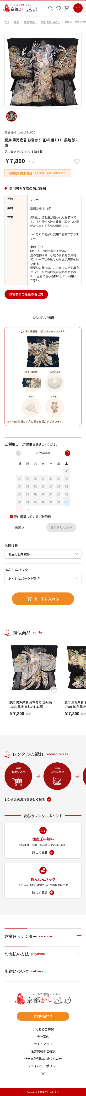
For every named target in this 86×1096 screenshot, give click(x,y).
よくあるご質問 (43, 1029)
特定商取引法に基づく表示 (43, 1058)
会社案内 (43, 1036)
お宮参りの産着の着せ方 (26, 294)
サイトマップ (43, 1043)
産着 (16, 22)
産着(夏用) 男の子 (50, 22)
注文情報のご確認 (43, 1051)
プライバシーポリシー (43, 1065)
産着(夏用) (30, 22)
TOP (7, 22)
